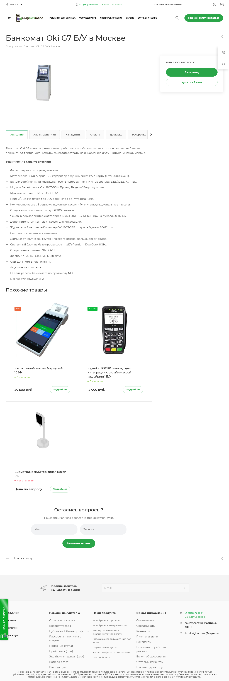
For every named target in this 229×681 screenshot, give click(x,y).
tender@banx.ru (202, 633)
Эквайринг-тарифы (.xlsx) (66, 656)
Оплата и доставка (62, 620)
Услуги (12, 628)
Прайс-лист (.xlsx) (61, 651)
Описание (17, 134)
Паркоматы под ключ (105, 647)
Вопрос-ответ (58, 662)
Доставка (116, 134)
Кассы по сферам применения (111, 652)
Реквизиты (144, 642)
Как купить (73, 134)
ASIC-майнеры (101, 657)
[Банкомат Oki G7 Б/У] (44, 83)
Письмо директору (149, 667)
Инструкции (57, 667)
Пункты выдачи (147, 636)
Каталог (12, 613)
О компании (145, 620)
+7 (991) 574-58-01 (194, 613)
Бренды (12, 635)
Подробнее (60, 389)
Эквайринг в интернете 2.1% (110, 625)
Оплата (95, 134)
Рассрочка (139, 134)
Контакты (143, 631)
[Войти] (214, 4)
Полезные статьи (61, 645)
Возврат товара (60, 625)
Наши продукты (104, 613)
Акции (11, 620)
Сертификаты (145, 625)
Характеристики (44, 134)
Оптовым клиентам (150, 662)
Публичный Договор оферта (69, 631)
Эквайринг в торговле (106, 620)
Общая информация (151, 613)
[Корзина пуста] (222, 4)
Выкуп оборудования (151, 656)
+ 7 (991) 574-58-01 (89, 5)
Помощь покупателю (64, 613)
